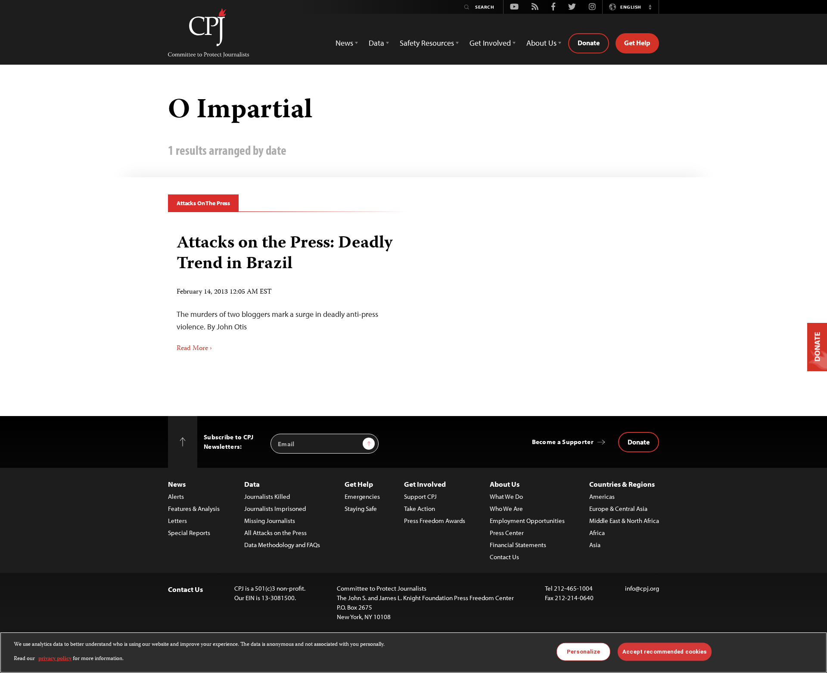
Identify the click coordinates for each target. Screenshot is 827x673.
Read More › (194, 348)
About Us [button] (541, 43)
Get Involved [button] (490, 43)
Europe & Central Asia (618, 508)
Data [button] (376, 43)
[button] (650, 7)
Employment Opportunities (527, 520)
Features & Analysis (194, 508)
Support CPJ (420, 496)
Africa (597, 533)
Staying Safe (361, 508)
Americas (602, 496)
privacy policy (55, 658)
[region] (413, 652)
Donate (589, 42)
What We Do (506, 496)
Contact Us (504, 557)
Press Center (507, 533)
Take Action (419, 508)
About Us (504, 483)
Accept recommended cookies (664, 651)
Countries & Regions (622, 483)
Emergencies (362, 496)
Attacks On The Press (203, 203)
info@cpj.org (642, 588)
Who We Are (506, 508)
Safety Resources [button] (427, 43)
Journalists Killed (267, 496)
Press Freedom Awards (434, 520)
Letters (177, 520)
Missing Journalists (269, 520)
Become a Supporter (563, 442)
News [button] (344, 43)
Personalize (583, 651)
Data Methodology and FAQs (282, 545)
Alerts (176, 496)
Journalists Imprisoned (275, 508)
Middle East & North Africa (624, 520)
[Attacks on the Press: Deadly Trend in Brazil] (287, 290)
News (177, 483)
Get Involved (425, 483)
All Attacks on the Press (275, 533)
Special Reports (189, 533)
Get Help (637, 42)
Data (252, 483)
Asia (594, 545)
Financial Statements (518, 545)
